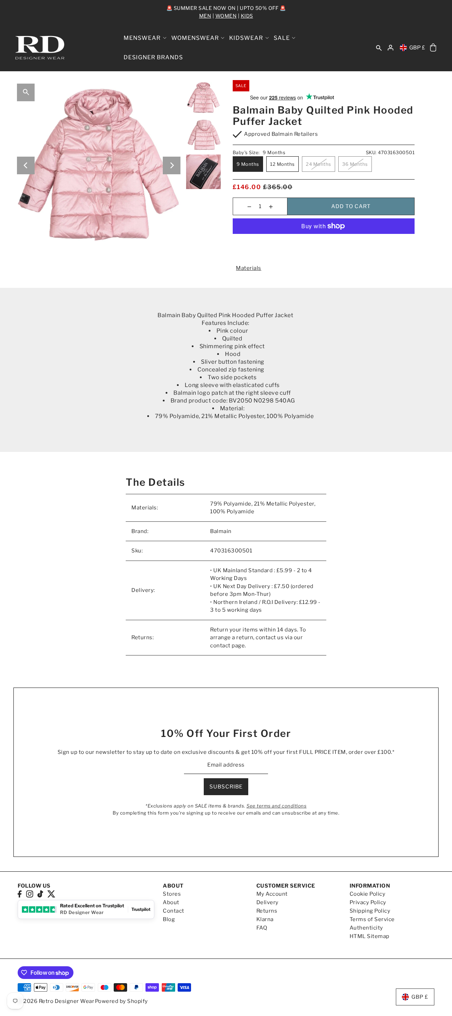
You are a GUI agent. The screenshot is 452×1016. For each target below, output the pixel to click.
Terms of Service (372, 919)
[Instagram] (29, 894)
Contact (173, 911)
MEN (205, 16)
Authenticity (366, 928)
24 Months (318, 164)
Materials (248, 268)
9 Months (248, 164)
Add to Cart (351, 206)
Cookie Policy (368, 894)
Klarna (265, 919)
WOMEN (226, 16)
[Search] (379, 48)
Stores (172, 894)
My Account (272, 894)
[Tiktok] (40, 894)
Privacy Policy (368, 902)
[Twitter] (51, 894)
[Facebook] (20, 894)
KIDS (247, 16)
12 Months (282, 164)
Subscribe (226, 787)
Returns (267, 911)
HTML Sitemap (369, 936)
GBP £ (417, 47)
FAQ (261, 928)
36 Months (355, 164)
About (171, 902)
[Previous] (26, 165)
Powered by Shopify (121, 1001)
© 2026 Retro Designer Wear (56, 1001)
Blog (169, 919)
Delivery (267, 902)
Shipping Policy (370, 911)
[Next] (171, 165)
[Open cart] (433, 48)
